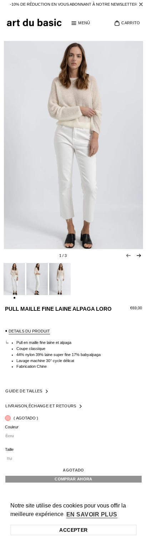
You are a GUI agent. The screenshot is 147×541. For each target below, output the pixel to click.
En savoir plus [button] (91, 514)
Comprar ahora (73, 479)
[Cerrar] (141, 4)
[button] (80, 23)
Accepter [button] (73, 530)
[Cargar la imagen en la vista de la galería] (14, 279)
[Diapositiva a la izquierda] (128, 255)
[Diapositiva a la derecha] (138, 255)
